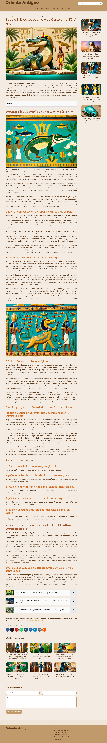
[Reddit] (44, 630)
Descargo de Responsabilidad (63, 737)
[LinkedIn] (31, 630)
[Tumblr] (26, 630)
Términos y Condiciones (61, 730)
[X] (12, 630)
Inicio (37, 8)
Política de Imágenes (60, 734)
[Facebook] (8, 630)
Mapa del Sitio (58, 739)
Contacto (68, 8)
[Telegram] (35, 630)
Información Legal (59, 728)
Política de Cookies (60, 732)
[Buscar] (101, 3)
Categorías (45, 8)
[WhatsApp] (21, 630)
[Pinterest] (17, 630)
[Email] (40, 630)
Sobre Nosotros (58, 8)
